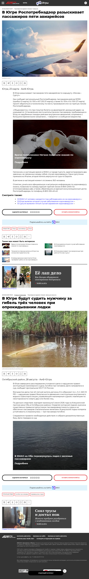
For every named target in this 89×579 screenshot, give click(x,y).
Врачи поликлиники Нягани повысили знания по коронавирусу (44, 156)
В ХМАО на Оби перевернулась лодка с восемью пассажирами (44, 457)
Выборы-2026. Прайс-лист (25, 538)
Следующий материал (45, 573)
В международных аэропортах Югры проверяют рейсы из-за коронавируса (24, 259)
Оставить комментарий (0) (71, 212)
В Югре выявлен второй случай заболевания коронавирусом (45, 201)
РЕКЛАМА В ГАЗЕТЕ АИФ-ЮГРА (57, 536)
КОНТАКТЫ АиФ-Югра (24, 536)
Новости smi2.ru (9, 288)
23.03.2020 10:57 (7, 9)
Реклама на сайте (39, 536)
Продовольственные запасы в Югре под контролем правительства (25, 252)
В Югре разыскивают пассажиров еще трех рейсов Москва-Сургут (68, 252)
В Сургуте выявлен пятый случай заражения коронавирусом (45, 204)
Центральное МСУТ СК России (12, 368)
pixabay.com (6, 78)
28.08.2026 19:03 (7, 295)
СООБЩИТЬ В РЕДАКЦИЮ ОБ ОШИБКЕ (48, 538)
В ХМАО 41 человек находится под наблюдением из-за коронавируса (49, 199)
